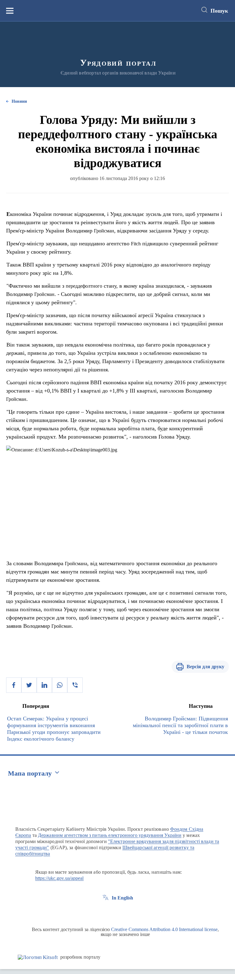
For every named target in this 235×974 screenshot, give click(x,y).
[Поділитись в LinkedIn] (44, 685)
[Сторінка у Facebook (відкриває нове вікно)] (105, 911)
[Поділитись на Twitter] (29, 685)
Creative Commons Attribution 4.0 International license (164, 929)
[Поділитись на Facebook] (13, 685)
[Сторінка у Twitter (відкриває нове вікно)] (117, 911)
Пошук (219, 11)
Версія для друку (205, 666)
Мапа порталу (30, 773)
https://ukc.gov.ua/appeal (59, 878)
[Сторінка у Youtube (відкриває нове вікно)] (128, 911)
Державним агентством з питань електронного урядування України (109, 835)
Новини (19, 101)
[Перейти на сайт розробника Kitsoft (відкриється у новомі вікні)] (37, 957)
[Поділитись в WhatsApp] (59, 685)
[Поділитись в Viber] (75, 685)
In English (122, 897)
